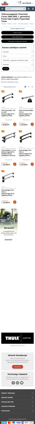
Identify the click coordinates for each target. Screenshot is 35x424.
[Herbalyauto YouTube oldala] (21, 383)
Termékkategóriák (2, 9)
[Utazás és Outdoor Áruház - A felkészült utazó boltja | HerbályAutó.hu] (5, 3)
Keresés (5, 69)
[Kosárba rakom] (14, 124)
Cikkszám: (3, 107)
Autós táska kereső (17, 37)
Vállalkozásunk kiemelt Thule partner (17, 345)
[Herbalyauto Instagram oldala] (17, 383)
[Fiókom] (28, 9)
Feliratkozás (17, 367)
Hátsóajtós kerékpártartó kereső (17, 41)
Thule (30, 77)
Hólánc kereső (17, 33)
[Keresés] (24, 8)
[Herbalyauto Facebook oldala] (13, 383)
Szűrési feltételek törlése (10, 82)
